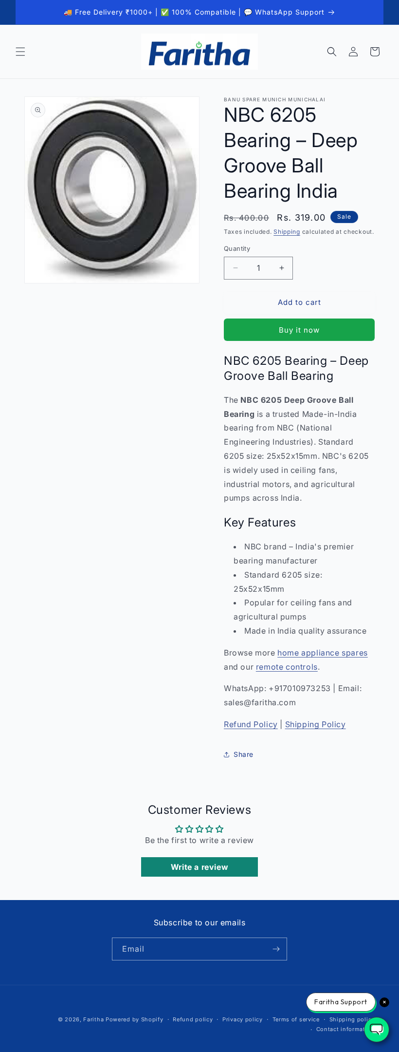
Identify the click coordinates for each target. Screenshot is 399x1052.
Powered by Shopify (134, 1019)
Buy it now (299, 330)
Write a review (199, 867)
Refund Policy (251, 724)
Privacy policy (242, 1019)
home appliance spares (322, 653)
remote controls (287, 667)
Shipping (286, 231)
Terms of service (296, 1019)
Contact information (345, 1029)
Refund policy (193, 1019)
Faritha (93, 1019)
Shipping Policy (315, 724)
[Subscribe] (276, 949)
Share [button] (244, 754)
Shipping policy (352, 1019)
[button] (20, 51)
